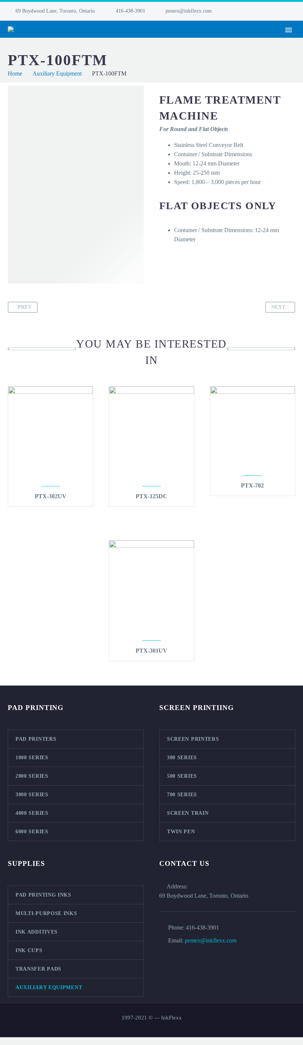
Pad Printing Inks (43, 895)
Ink (185, 40)
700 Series (182, 794)
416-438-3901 (130, 11)
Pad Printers (86, 40)
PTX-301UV (151, 650)
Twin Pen (181, 831)
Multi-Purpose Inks (46, 913)
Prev (25, 307)
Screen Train (187, 813)
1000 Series (32, 757)
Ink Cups (29, 950)
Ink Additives (37, 932)
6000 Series (32, 831)
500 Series (182, 776)
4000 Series (32, 813)
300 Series (182, 757)
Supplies (260, 40)
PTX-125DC (151, 496)
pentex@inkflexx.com (189, 11)
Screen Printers (143, 40)
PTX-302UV (51, 496)
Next (278, 307)
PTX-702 (252, 485)
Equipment (218, 40)
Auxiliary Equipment (49, 987)
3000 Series (32, 794)
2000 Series (32, 776)
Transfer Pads (38, 969)
